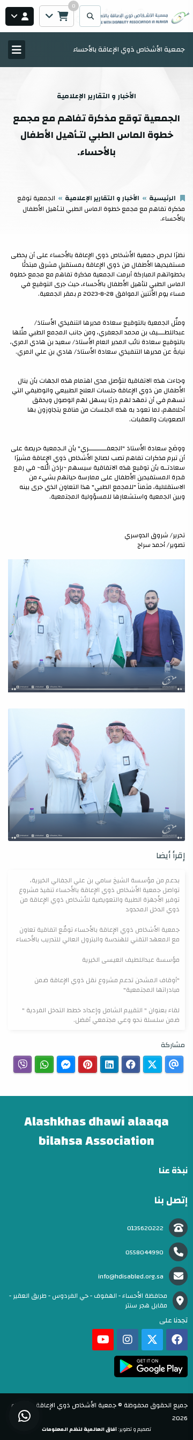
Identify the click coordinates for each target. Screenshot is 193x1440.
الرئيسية (162, 198)
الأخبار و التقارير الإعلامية (102, 198)
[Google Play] (151, 1366)
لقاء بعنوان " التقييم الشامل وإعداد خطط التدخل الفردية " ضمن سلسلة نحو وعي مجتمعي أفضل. (101, 1015)
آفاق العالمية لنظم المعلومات (79, 1429)
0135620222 (145, 1228)
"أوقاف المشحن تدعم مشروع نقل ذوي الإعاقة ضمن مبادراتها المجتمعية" (107, 985)
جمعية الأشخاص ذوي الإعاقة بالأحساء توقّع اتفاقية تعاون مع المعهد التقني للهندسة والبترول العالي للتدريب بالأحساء (98, 934)
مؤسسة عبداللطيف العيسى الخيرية (131, 960)
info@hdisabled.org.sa (131, 1276)
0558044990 (144, 1252)
